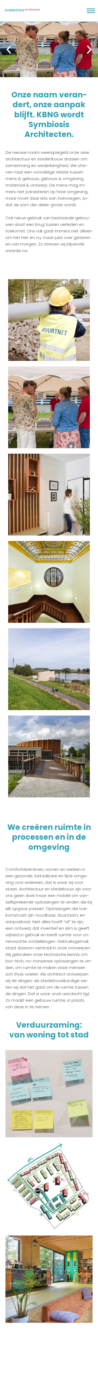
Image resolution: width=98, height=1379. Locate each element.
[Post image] (49, 49)
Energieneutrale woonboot (49, 1280)
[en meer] (49, 756)
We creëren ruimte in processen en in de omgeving (49, 837)
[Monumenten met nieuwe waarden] (49, 582)
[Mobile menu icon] (91, 10)
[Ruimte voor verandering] (49, 494)
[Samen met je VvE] (49, 407)
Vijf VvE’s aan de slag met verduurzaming (49, 1095)
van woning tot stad (49, 1035)
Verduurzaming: (49, 1025)
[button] (5, 50)
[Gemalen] (49, 669)
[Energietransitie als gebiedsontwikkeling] (49, 320)
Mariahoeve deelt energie (49, 1188)
